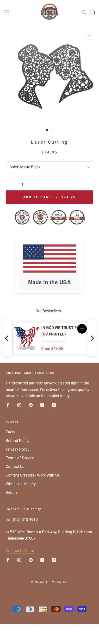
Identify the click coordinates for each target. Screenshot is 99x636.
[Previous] (7, 338)
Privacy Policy (18, 449)
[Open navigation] (6, 12)
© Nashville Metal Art (49, 582)
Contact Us (15, 466)
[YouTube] (42, 405)
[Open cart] (93, 12)
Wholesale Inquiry (21, 484)
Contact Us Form (20, 550)
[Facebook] (8, 405)
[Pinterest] (31, 405)
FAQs (10, 432)
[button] (81, 329)
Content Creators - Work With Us (33, 475)
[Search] (84, 12)
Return (11, 492)
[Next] (92, 338)
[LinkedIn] (54, 405)
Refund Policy (17, 440)
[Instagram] (19, 405)
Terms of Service (20, 458)
